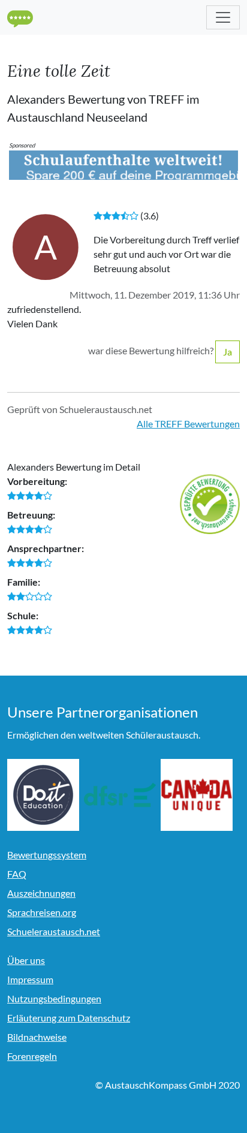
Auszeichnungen (41, 893)
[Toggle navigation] (223, 17)
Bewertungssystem (46, 854)
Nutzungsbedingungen (54, 998)
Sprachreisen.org (41, 912)
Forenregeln (32, 1056)
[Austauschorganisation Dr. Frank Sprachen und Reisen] (120, 795)
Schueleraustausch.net (53, 931)
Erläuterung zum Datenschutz (68, 1017)
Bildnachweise (37, 1036)
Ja (227, 351)
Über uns (26, 960)
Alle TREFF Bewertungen (188, 423)
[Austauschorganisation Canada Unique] (197, 795)
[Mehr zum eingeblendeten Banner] (123, 164)
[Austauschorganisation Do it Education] (43, 795)
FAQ (16, 873)
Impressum (30, 979)
